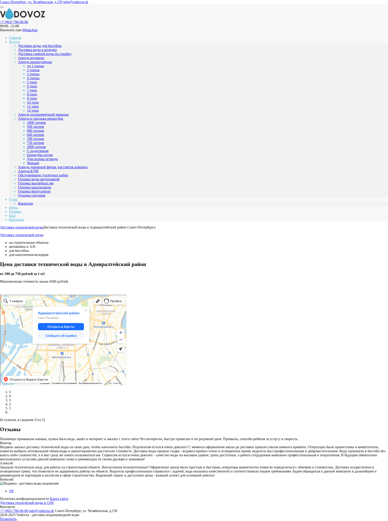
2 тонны (33, 70)
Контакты (16, 220)
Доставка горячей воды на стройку (45, 54)
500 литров (35, 127)
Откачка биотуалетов (34, 191)
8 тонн (32, 94)
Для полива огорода (42, 159)
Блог (12, 215)
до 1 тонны (35, 66)
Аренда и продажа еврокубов (40, 118)
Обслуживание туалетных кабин (43, 175)
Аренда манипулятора (35, 62)
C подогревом (37, 151)
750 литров (35, 143)
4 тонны (33, 78)
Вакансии (25, 203)
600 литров (35, 131)
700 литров (35, 139)
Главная (15, 38)
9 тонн (32, 98)
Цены (13, 207)
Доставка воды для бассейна (40, 46)
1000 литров (36, 122)
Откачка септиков (31, 195)
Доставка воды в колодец (37, 50)
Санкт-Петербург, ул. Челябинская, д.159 (31, 2)
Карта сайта (59, 499)
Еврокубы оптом (40, 155)
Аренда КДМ (28, 171)
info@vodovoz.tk (75, 2)
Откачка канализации (34, 187)
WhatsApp (29, 30)
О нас (13, 199)
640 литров (35, 135)
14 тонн (33, 110)
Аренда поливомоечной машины (43, 114)
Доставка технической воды (21, 235)
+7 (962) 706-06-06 (14, 22)
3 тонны (33, 74)
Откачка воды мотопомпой (39, 179)
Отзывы (15, 211)
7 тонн (32, 90)
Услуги (14, 42)
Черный (33, 163)
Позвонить (8, 519)
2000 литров (36, 147)
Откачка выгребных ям (35, 183)
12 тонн (33, 106)
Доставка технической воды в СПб (27, 503)
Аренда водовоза (31, 58)
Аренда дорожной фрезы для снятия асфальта (53, 167)
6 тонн (32, 86)
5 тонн (32, 82)
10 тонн (33, 102)
